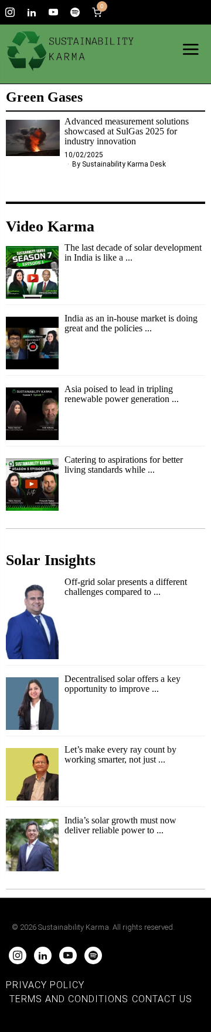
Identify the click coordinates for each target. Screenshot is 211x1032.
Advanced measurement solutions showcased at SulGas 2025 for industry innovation (126, 131)
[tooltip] (10, 12)
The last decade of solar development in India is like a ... (133, 252)
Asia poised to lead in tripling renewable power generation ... (121, 394)
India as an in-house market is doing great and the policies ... (131, 323)
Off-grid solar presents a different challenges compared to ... (125, 587)
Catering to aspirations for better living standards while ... (123, 465)
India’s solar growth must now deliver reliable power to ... (120, 825)
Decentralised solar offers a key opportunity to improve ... (122, 684)
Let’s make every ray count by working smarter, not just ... (120, 754)
